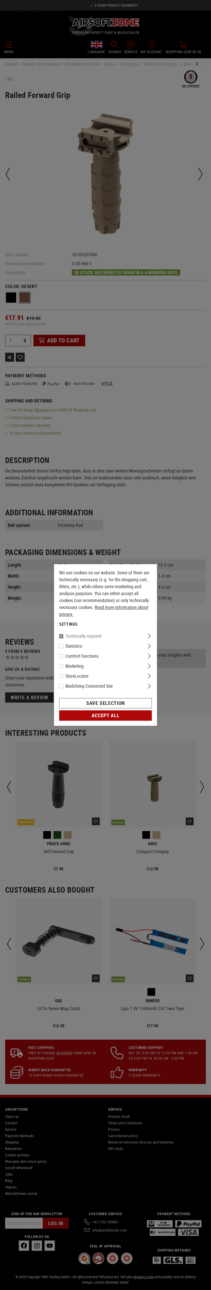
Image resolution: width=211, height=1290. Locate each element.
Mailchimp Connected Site (89, 686)
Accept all (105, 715)
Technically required (83, 636)
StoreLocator (77, 676)
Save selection (105, 703)
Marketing (74, 666)
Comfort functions (82, 656)
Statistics (73, 646)
